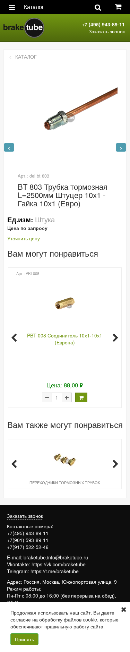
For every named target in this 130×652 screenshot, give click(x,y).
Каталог (34, 7)
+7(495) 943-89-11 (28, 533)
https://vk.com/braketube (59, 564)
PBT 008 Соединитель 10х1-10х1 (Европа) (64, 339)
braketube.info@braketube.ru (56, 557)
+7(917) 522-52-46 (28, 546)
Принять (24, 639)
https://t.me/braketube (55, 571)
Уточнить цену (23, 238)
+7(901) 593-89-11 (28, 540)
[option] (64, 337)
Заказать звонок (107, 31)
